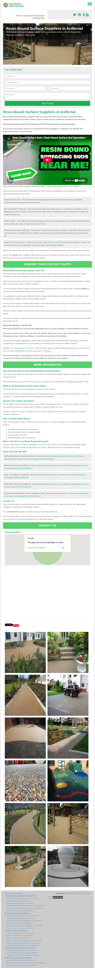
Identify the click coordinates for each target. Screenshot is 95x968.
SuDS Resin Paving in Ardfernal (18, 923)
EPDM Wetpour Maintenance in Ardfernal (22, 945)
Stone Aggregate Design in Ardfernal (20, 918)
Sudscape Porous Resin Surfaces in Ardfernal (24, 926)
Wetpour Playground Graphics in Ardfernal (22, 943)
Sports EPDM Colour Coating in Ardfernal (22, 953)
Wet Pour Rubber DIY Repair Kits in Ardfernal (24, 940)
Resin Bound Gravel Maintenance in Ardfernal (24, 921)
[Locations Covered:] (4, 4)
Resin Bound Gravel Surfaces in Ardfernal (22, 916)
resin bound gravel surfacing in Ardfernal (26, 348)
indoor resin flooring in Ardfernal (62, 242)
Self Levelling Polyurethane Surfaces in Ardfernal (25, 906)
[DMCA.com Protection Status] (55, 897)
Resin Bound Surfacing (13, 893)
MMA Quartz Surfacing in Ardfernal (19, 903)
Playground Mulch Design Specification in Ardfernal (26, 963)
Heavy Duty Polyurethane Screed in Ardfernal (24, 908)
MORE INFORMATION (47, 364)
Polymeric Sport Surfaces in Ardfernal (21, 950)
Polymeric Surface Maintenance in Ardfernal (23, 955)
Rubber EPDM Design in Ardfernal (19, 935)
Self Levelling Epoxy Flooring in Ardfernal (22, 898)
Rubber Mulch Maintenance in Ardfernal (21, 965)
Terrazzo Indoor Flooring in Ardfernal (20, 911)
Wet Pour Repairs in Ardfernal (18, 938)
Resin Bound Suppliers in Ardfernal (20, 928)
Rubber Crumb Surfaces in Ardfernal (20, 933)
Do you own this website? (37, 548)
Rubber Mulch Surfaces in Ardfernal (20, 960)
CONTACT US (47, 525)
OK (63, 548)
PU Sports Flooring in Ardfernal (18, 901)
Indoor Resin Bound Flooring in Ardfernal (20, 896)
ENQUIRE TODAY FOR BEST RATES (47, 264)
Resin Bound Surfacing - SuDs (79, 893)
